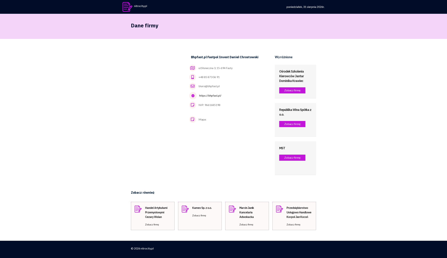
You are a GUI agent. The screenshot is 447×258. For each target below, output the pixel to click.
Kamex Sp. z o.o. (202, 208)
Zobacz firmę (152, 224)
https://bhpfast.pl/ (210, 95)
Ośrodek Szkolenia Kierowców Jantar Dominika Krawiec (291, 76)
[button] (292, 90)
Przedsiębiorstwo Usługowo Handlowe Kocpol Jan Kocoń (299, 212)
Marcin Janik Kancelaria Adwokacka (246, 212)
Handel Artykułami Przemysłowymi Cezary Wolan (156, 212)
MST (282, 148)
